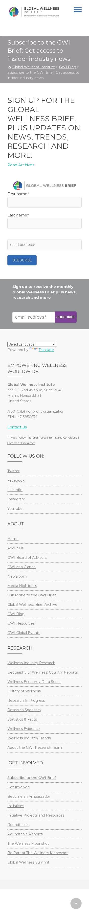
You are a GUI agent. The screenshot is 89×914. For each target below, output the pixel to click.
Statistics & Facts (22, 719)
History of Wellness (24, 691)
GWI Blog (15, 614)
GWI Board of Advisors (26, 557)
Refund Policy (37, 437)
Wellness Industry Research (31, 663)
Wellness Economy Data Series (34, 682)
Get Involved (18, 787)
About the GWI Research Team (34, 747)
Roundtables (18, 824)
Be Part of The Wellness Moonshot (37, 853)
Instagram (16, 499)
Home (13, 539)
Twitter (13, 471)
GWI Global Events (23, 633)
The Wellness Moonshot (28, 843)
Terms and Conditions (63, 437)
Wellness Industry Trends (29, 738)
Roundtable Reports (25, 834)
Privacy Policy (16, 437)
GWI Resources (21, 623)
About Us (15, 548)
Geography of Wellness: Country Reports (42, 672)
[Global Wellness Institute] (34, 12)
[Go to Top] (76, 903)
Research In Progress (26, 700)
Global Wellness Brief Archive (32, 604)
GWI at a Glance (21, 567)
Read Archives (20, 165)
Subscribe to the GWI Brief (31, 595)
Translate (46, 350)
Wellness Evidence (23, 729)
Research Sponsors (24, 710)
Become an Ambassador (28, 796)
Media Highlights (22, 586)
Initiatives (15, 806)
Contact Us (17, 427)
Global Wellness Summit (28, 862)
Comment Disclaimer (21, 443)
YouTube (14, 508)
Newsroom (17, 576)
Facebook (15, 480)
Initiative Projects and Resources (35, 815)
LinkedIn (14, 490)
